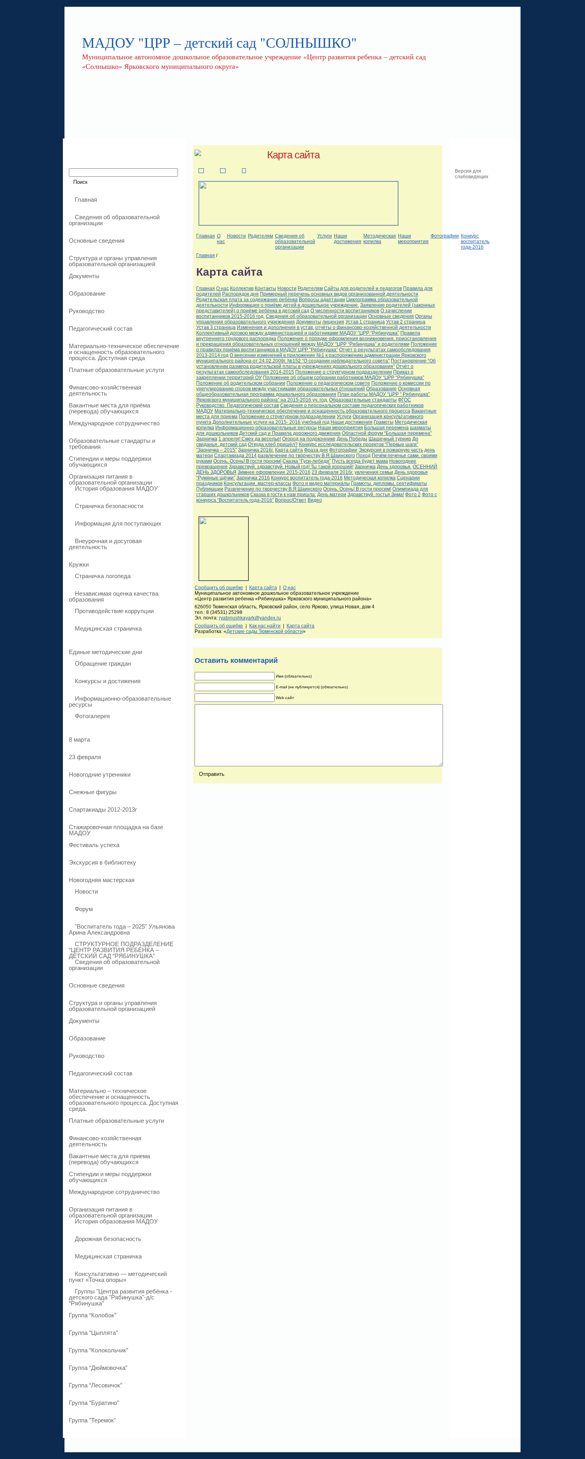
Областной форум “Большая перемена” (387, 433)
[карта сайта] (244, 171)
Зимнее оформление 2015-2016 (274, 472)
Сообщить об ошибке (219, 587)
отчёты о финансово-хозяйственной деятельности (373, 327)
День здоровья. (394, 466)
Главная (205, 236)
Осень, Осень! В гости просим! (247, 461)
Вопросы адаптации (322, 299)
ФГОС (404, 400)
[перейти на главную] (201, 171)
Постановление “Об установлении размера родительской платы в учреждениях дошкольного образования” (316, 363)
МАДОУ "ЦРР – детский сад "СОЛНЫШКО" (219, 42)
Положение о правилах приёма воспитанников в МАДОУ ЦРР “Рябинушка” (316, 347)
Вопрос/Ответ (290, 500)
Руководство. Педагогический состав (237, 405)
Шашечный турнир (390, 439)
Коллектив (242, 288)
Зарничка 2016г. (256, 450)
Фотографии (445, 236)
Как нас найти (265, 626)
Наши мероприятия (413, 238)
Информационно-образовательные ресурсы (266, 427)
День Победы (352, 439)
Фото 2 (413, 494)
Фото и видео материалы (321, 483)
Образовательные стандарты (363, 400)
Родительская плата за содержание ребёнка (247, 299)
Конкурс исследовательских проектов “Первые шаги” (358, 444)
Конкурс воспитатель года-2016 (475, 241)
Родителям (260, 236)
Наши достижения (347, 238)
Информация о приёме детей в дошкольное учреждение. (294, 305)
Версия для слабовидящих (471, 173)
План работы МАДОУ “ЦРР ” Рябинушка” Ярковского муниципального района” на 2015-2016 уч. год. (313, 397)
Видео (315, 500)
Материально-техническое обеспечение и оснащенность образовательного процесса (312, 411)
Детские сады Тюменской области (264, 631)
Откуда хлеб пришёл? (273, 444)
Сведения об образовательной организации (295, 241)
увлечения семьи (374, 472)
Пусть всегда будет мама (360, 461)
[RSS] (71, 1447)
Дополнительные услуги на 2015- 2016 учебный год (271, 422)
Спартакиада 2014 (235, 455)
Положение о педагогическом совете (328, 383)
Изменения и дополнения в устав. (275, 327)
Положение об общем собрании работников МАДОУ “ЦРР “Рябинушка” (343, 377)
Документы (308, 322)
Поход (363, 455)
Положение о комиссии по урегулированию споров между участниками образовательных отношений (313, 386)
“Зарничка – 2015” (216, 450)
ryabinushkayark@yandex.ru (250, 618)
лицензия (333, 322)
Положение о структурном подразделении (343, 372)
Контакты (265, 288)
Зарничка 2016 (253, 478)
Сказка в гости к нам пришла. (283, 494)
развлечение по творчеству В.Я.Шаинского (306, 455)
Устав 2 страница (405, 322)
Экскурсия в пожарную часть (391, 450)
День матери (331, 494)
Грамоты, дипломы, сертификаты (389, 483)
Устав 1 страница (365, 322)
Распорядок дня (240, 294)
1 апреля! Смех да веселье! (249, 439)
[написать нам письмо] (223, 171)
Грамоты (384, 422)
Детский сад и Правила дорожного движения (290, 433)
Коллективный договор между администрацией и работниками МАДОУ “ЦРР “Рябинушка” (297, 333)
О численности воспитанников (344, 311)
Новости (236, 236)
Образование (381, 389)
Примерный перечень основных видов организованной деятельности (339, 294)
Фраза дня (316, 450)
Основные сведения (391, 316)
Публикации (209, 489)
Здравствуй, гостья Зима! (375, 494)
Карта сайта (293, 155)
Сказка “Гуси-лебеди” (307, 461)
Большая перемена (386, 427)
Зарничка (206, 439)
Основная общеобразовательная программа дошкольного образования (308, 391)
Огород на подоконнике (308, 439)
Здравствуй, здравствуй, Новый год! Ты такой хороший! (291, 466)
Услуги (324, 236)
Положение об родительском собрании (240, 383)
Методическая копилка (379, 238)
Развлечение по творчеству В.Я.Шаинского (273, 489)
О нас (221, 238)
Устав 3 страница (216, 327)
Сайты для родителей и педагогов (363, 288)
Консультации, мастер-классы (257, 483)
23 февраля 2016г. (332, 472)
